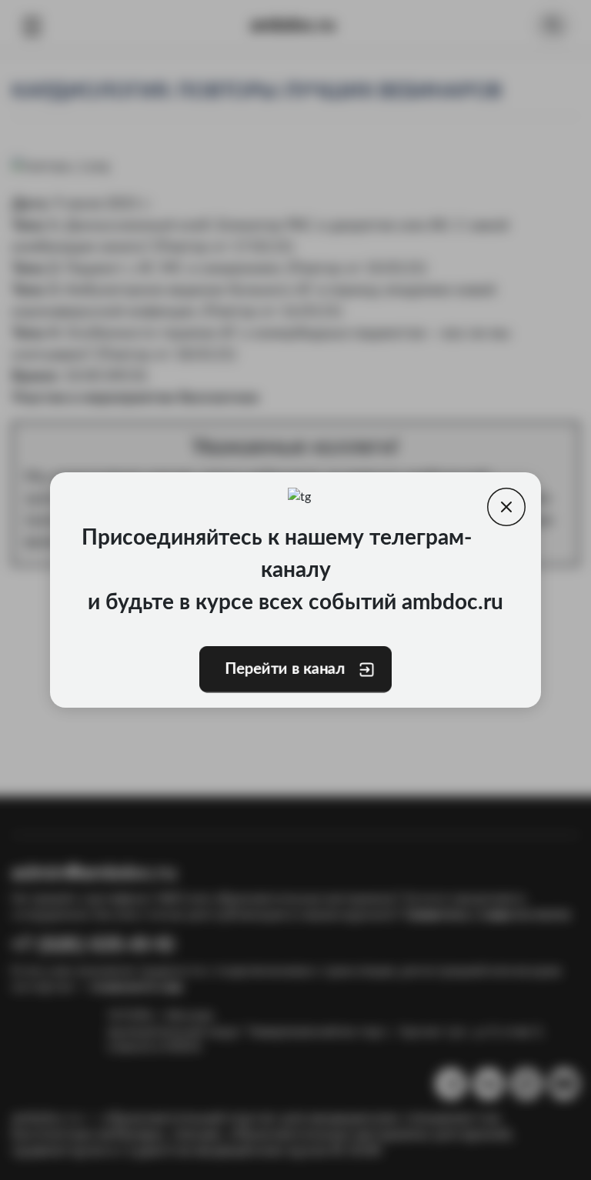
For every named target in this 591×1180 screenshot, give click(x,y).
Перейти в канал (285, 669)
